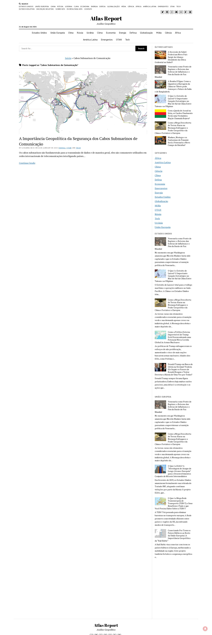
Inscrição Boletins (45, 9)
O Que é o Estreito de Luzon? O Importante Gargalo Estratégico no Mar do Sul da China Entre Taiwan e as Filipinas (173, 101)
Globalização (113, 6)
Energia (94, 6)
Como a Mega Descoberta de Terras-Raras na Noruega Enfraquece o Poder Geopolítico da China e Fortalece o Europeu (173, 127)
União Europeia (42, 6)
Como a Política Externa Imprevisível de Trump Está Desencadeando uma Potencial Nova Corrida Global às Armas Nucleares (173, 337)
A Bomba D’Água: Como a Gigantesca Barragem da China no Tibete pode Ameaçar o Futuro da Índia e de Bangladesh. (173, 86)
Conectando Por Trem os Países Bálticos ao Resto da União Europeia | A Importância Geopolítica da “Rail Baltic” (173, 535)
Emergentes (163, 6)
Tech (178, 6)
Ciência (131, 6)
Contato (88, 9)
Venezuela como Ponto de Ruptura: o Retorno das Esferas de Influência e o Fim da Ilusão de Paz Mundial (173, 71)
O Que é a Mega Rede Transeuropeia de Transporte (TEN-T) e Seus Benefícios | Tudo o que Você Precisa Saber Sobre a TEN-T (174, 503)
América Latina (149, 6)
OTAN (172, 6)
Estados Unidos (26, 6)
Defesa (102, 6)
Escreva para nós (74, 9)
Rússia (60, 6)
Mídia (123, 6)
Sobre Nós (60, 9)
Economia (84, 6)
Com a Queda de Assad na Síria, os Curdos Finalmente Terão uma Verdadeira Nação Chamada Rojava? (180, 114)
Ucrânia (68, 6)
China (53, 6)
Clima (76, 6)
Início (68, 58)
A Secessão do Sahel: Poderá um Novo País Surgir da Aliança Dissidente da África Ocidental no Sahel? (171, 57)
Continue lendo (27, 163)
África (138, 6)
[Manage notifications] (205, 628)
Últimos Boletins (27, 9)
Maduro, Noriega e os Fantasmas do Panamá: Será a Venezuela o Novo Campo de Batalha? (179, 141)
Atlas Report (106, 18)
